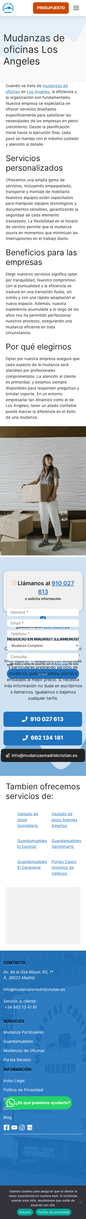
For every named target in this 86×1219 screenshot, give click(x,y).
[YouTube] (14, 1127)
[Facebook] (6, 1127)
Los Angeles (38, 91)
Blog (7, 1117)
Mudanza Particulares (23, 1032)
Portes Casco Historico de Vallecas (64, 867)
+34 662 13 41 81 (20, 1007)
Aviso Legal (61, 663)
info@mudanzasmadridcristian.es (34, 989)
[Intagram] (22, 1127)
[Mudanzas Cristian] (8, 8)
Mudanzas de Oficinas (24, 1050)
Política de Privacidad (23, 1090)
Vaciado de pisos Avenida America (64, 820)
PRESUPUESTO (51, 8)
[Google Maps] (30, 1127)
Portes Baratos (17, 1059)
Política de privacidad (53, 1212)
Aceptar (25, 1212)
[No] (80, 1202)
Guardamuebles (18, 1041)
